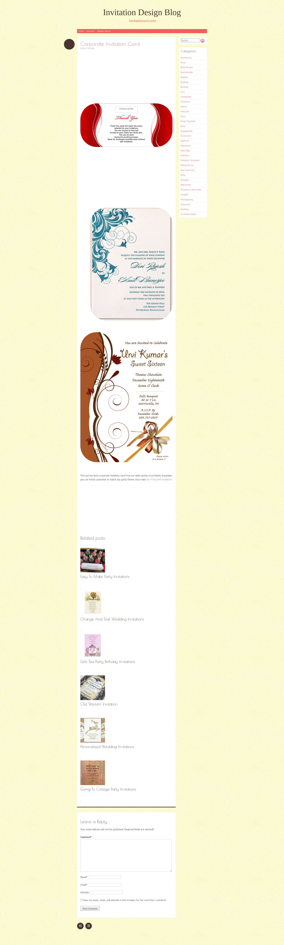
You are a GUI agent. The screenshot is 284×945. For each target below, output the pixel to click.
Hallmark (185, 140)
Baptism (184, 77)
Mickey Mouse (187, 165)
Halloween (185, 145)
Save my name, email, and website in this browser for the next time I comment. (124, 900)
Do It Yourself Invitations (159, 479)
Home (81, 31)
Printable (185, 180)
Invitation (185, 155)
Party (183, 175)
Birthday (184, 82)
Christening (186, 96)
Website (84, 892)
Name (83, 877)
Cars (183, 91)
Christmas (185, 101)
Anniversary (186, 57)
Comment (86, 837)
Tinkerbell (185, 204)
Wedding (185, 209)
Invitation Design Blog (142, 12)
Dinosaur (185, 111)
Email (83, 884)
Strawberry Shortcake (191, 189)
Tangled (184, 194)
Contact (90, 31)
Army (183, 62)
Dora (183, 116)
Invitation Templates (190, 160)
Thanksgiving (187, 199)
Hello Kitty (185, 150)
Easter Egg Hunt (188, 121)
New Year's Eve (188, 170)
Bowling (184, 87)
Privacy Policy (104, 31)
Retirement (186, 184)
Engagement (186, 131)
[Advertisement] (126, 76)
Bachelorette (187, 72)
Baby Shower (187, 67)
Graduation (186, 135)
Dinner (184, 106)
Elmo (183, 126)
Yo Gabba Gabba (188, 214)
